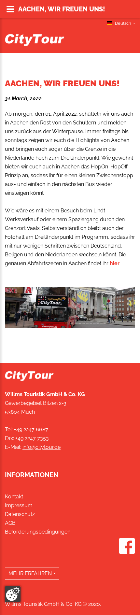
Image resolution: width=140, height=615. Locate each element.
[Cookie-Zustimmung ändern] (13, 594)
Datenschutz (20, 514)
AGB (10, 523)
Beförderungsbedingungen (37, 532)
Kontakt (14, 496)
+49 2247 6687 (31, 429)
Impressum (19, 505)
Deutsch (123, 23)
